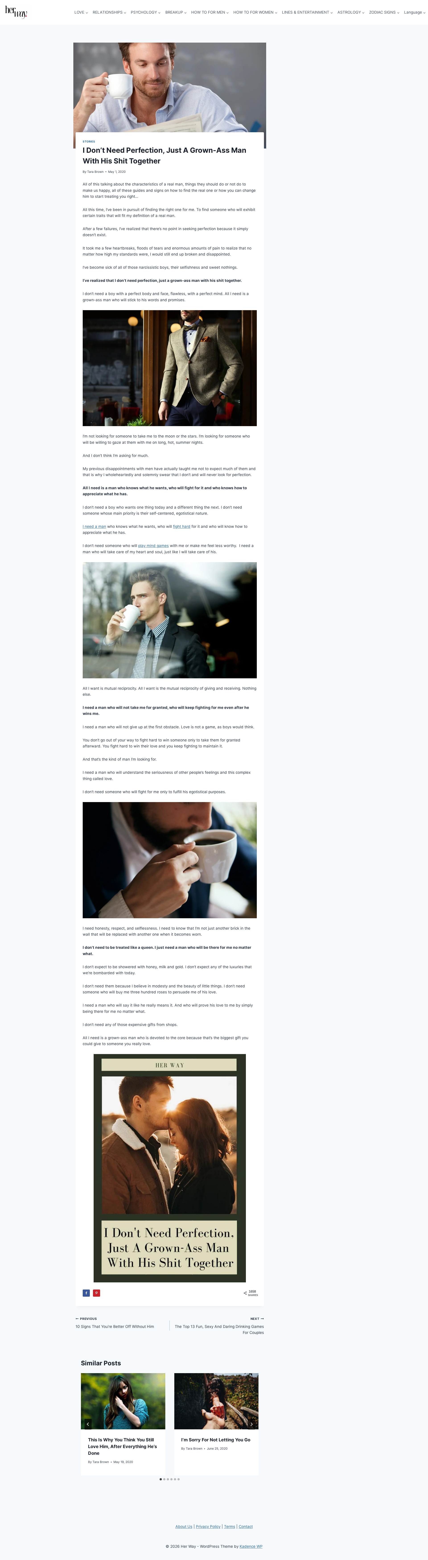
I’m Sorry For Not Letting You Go (215, 1439)
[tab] (161, 1479)
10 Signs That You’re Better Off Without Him (115, 1323)
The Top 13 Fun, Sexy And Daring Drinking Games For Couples (219, 1326)
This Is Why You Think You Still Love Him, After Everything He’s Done (122, 1446)
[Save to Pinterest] (96, 1293)
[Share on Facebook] (86, 1293)
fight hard (181, 526)
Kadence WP (251, 1546)
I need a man (94, 526)
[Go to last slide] (88, 1424)
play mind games (153, 545)
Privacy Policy (208, 1526)
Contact (246, 1526)
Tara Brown (95, 171)
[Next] (251, 1424)
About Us (183, 1526)
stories (89, 141)
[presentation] (123, 1401)
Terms (229, 1526)
